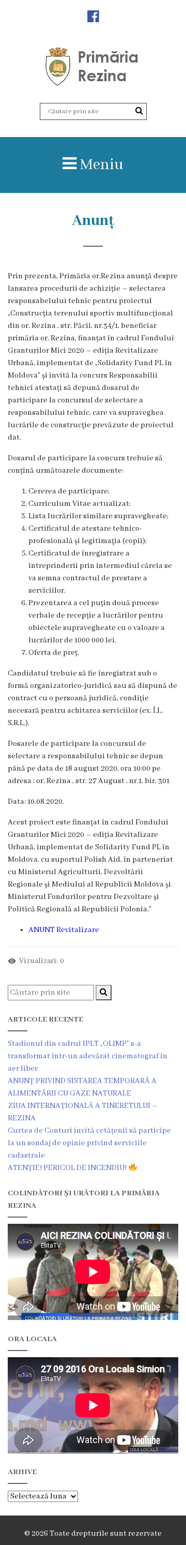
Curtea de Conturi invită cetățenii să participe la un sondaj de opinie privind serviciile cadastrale (89, 1143)
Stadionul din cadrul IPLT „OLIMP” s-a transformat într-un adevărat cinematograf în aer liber (87, 1056)
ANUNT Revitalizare (63, 930)
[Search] (139, 111)
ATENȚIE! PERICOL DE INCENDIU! (68, 1168)
